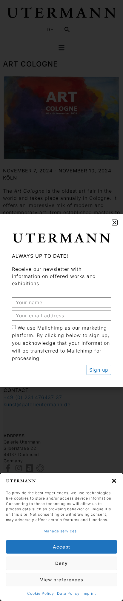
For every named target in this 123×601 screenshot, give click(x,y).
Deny (61, 563)
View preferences (61, 580)
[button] (114, 481)
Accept (61, 547)
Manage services (60, 531)
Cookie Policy (40, 593)
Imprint (89, 593)
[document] (61, 300)
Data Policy (68, 593)
